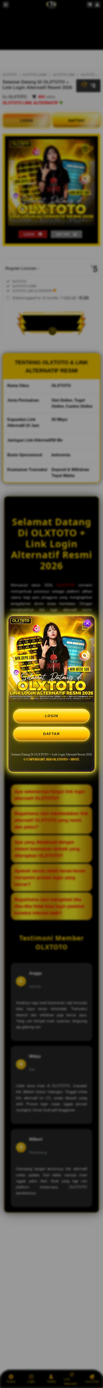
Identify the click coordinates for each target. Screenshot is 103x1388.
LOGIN (51, 716)
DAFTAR (51, 734)
